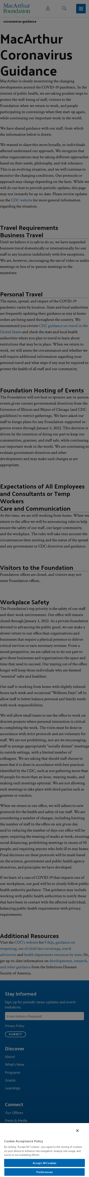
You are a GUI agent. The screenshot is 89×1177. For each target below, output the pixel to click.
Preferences (44, 1172)
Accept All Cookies (44, 1163)
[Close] (77, 1130)
